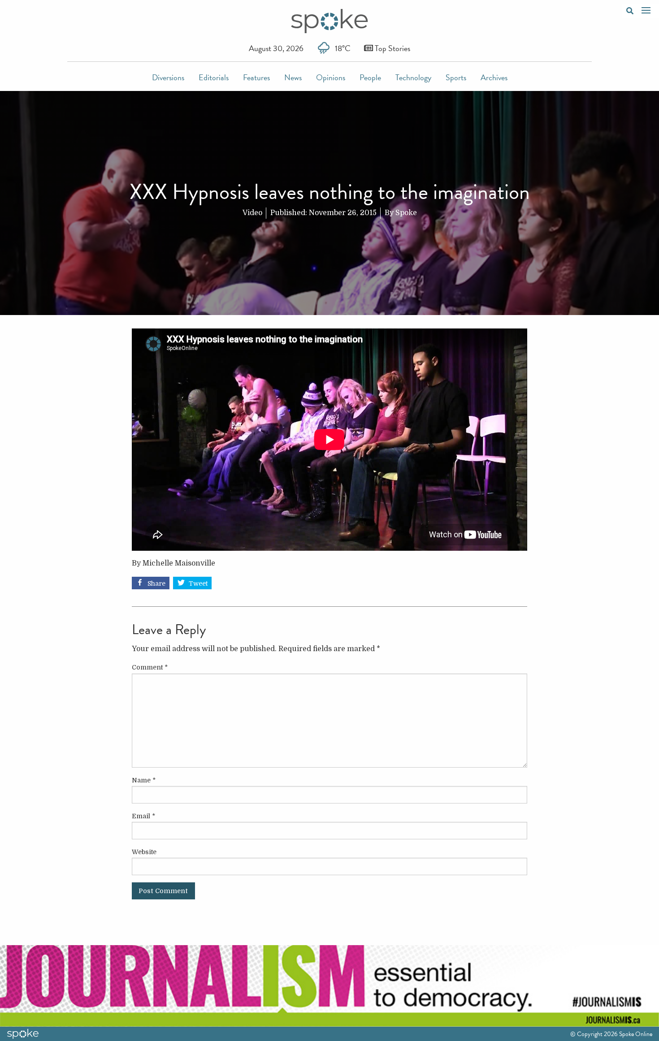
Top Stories (391, 48)
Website (144, 851)
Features (256, 77)
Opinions (330, 77)
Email (143, 816)
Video (252, 213)
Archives (494, 77)
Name (144, 780)
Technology (413, 77)
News (293, 77)
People (370, 77)
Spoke (406, 213)
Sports (456, 77)
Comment (150, 667)
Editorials (214, 77)
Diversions (168, 77)
